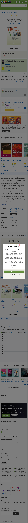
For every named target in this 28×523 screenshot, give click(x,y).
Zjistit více (14, 267)
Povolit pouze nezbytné (14, 274)
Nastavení (14, 276)
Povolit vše (14, 271)
